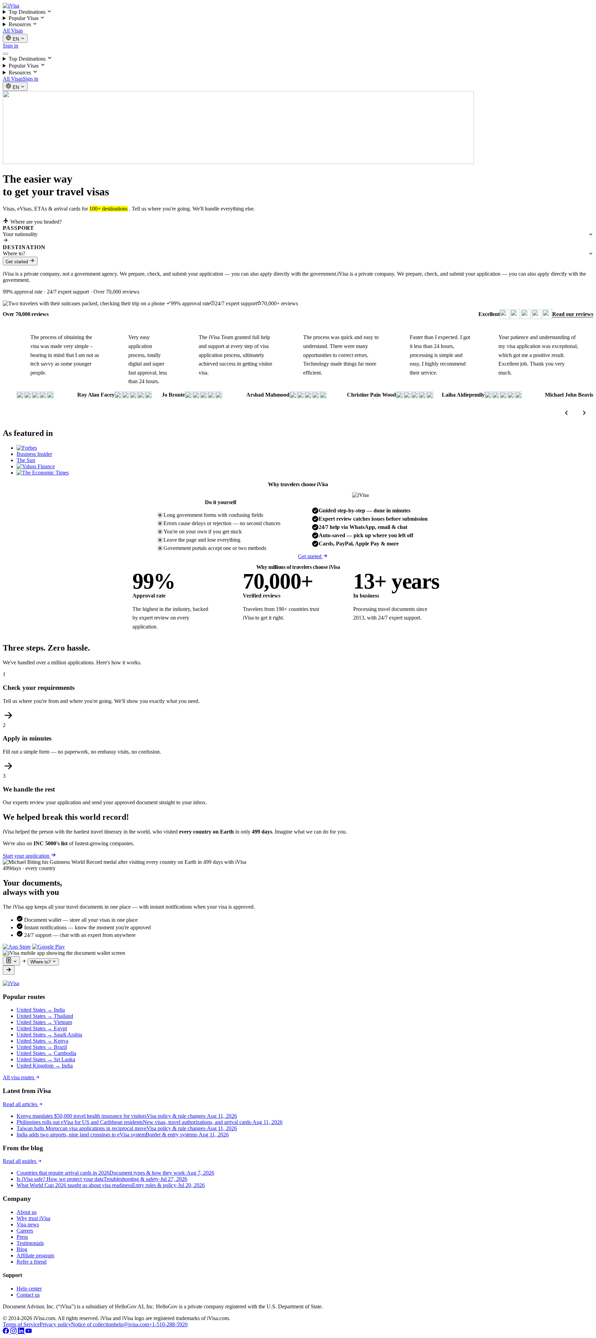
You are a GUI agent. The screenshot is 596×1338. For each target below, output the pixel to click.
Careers (25, 1231)
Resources (20, 24)
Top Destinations (28, 12)
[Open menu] (5, 54)
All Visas (13, 30)
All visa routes (19, 1077)
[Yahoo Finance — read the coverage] (36, 466)
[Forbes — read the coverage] (27, 448)
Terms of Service (21, 1324)
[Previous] (566, 413)
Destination (24, 247)
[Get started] (8, 970)
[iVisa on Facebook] (6, 1332)
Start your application (27, 856)
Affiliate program (35, 1255)
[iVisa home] (11, 6)
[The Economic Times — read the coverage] (43, 473)
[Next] (584, 413)
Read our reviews (572, 314)
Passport (18, 228)
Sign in (10, 46)
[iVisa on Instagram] (14, 1332)
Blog (22, 1249)
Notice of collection (92, 1324)
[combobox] (298, 234)
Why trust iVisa (33, 1218)
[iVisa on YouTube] (29, 1332)
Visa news (28, 1224)
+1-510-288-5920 (168, 1324)
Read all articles (21, 1104)
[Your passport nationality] (11, 961)
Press (22, 1237)
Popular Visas (24, 18)
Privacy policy (55, 1324)
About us (27, 1212)
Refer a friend (32, 1262)
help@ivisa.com (131, 1324)
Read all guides (20, 1161)
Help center (29, 1288)
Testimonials (30, 1243)
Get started (17, 261)
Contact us (28, 1295)
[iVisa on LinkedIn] (22, 1332)
